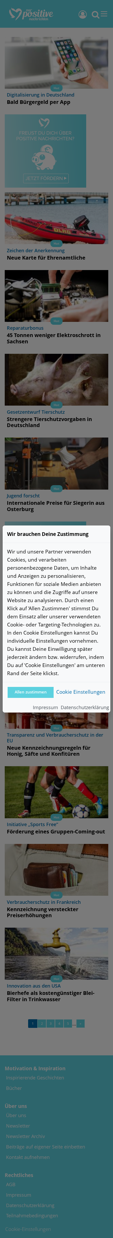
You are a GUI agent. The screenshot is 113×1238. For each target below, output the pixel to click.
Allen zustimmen (31, 692)
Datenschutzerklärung (85, 707)
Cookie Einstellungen (80, 691)
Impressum (45, 707)
